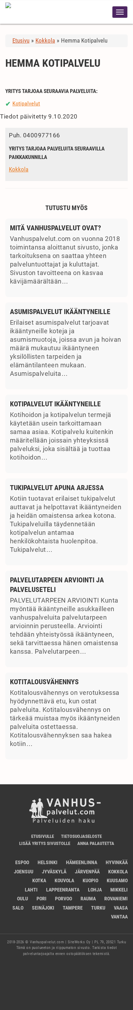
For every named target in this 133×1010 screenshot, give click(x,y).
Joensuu (23, 871)
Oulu (22, 898)
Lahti (31, 890)
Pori (41, 898)
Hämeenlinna (81, 862)
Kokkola (18, 169)
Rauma (88, 898)
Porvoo (63, 898)
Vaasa (121, 908)
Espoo (22, 862)
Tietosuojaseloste (81, 836)
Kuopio (90, 880)
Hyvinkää (117, 862)
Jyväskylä (54, 871)
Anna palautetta (95, 843)
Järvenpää (87, 871)
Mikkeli (119, 890)
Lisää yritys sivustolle (44, 843)
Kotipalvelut (26, 103)
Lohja (95, 890)
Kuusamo (117, 880)
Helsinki (47, 862)
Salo (17, 908)
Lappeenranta (62, 890)
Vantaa (119, 917)
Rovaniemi (116, 898)
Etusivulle (42, 836)
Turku (98, 908)
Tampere (73, 908)
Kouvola (64, 880)
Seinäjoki (43, 908)
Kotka (39, 880)
